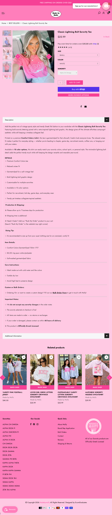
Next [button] (49, 56)
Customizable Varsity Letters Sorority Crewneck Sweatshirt (68, 394)
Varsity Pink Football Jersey (12, 393)
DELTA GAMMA (8, 451)
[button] (106, 6)
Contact (60, 436)
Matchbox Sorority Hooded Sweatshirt (94, 393)
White (62, 63)
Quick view (24, 357)
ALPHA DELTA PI (9, 428)
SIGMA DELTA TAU (10, 478)
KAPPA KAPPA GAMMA (12, 470)
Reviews (61, 440)
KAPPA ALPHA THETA (11, 463)
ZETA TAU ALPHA (9, 489)
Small (62, 55)
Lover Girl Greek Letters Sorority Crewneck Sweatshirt (41, 394)
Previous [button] (18, 56)
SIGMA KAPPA (8, 482)
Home (4, 23)
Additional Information (13, 336)
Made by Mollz (8, 397)
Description (9, 120)
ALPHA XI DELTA (9, 440)
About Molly (62, 424)
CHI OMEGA (7, 443)
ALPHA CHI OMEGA (10, 424)
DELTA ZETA (7, 455)
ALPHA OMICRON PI (11, 432)
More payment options (78, 95)
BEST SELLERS (14, 23)
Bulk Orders (62, 432)
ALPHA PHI (7, 436)
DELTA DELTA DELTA (10, 447)
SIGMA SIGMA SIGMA (11, 486)
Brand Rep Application (66, 428)
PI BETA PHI (7, 474)
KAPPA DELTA (8, 466)
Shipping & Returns (65, 443)
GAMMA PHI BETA (10, 459)
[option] (33, 56)
